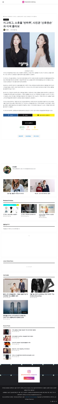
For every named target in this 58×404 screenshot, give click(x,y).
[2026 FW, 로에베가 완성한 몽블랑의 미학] (7, 344)
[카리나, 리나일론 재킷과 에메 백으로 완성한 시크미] (7, 357)
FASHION (10, 16)
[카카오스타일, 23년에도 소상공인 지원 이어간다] (47, 208)
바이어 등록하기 (29, 123)
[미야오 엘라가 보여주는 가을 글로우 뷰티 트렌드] (7, 338)
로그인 (13, 228)
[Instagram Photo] (5, 369)
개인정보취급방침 (33, 396)
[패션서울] (29, 2)
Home (5, 16)
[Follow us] (29, 372)
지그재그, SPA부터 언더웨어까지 (28, 214)
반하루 (21, 136)
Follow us (29, 378)
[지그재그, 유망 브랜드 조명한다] (11, 208)
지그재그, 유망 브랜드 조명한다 (10, 214)
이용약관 (27, 396)
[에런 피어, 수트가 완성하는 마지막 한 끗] (7, 350)
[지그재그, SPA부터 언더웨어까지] (29, 208)
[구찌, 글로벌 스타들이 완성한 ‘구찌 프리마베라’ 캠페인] (7, 332)
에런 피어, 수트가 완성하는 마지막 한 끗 (20, 348)
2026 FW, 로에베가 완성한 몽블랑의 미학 (21, 342)
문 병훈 (7, 29)
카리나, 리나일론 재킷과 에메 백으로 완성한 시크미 (23, 355)
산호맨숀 (28, 136)
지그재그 (36, 136)
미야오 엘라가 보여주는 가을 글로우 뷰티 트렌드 (22, 336)
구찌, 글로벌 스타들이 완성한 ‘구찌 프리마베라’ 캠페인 (24, 330)
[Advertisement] (27, 8)
